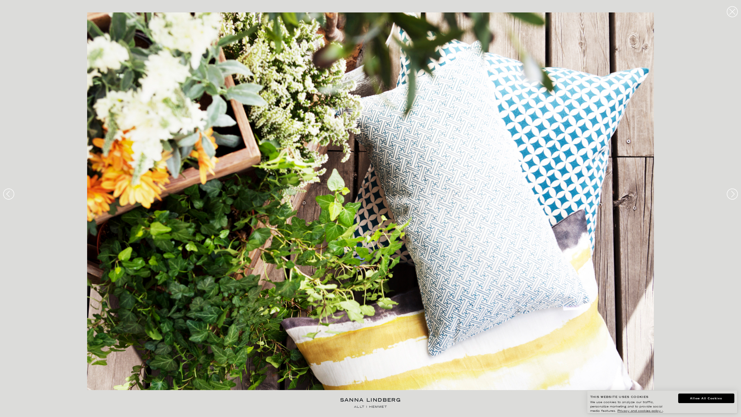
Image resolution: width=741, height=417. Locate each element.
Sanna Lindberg (370, 401)
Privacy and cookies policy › (640, 411)
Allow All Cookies (706, 398)
